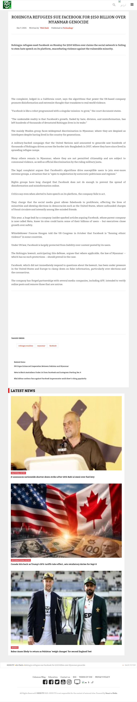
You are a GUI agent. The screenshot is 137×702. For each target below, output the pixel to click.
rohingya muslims (25, 346)
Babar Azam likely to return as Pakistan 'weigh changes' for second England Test (51, 651)
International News (21, 560)
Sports (15, 648)
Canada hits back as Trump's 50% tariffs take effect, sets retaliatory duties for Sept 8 (54, 564)
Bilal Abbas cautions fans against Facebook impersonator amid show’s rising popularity (50, 378)
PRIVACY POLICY (102, 677)
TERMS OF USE (85, 677)
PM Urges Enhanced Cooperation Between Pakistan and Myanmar (41, 366)
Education (53, 677)
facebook (53, 346)
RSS (74, 677)
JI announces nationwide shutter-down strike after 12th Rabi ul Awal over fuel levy (52, 476)
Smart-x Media (111, 693)
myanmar (41, 346)
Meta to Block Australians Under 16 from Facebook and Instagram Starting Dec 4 (47, 372)
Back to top (130, 665)
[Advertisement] (69, 75)
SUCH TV (40, 693)
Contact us (65, 677)
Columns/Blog (39, 677)
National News (18, 473)
